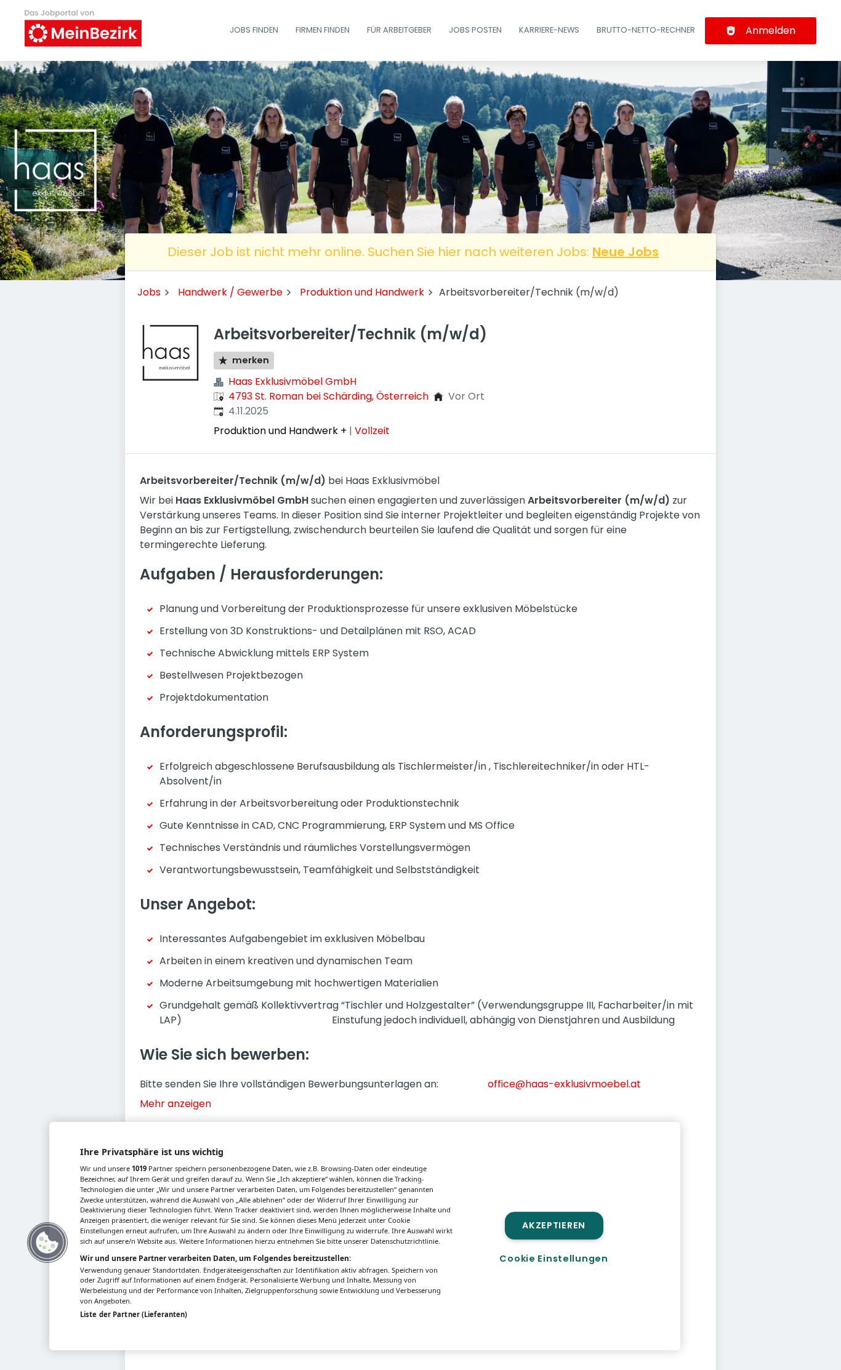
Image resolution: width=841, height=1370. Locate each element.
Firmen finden (323, 30)
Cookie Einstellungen (553, 1258)
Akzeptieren (553, 1225)
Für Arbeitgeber (399, 30)
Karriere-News (549, 30)
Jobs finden (254, 30)
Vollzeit (372, 431)
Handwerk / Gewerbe (230, 292)
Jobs (149, 292)
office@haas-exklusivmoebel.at (564, 1084)
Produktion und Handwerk (362, 292)
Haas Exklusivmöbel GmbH (292, 381)
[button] (47, 1242)
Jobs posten (475, 30)
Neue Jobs (625, 251)
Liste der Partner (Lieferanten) (133, 1314)
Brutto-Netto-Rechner (646, 30)
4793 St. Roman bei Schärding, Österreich (328, 396)
